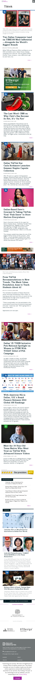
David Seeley (8, 121)
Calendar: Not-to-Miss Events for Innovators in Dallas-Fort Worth (14, 483)
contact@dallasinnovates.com (10, 651)
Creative (5, 660)
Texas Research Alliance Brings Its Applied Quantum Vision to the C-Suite (16, 491)
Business (5, 657)
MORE (29, 60)
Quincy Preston (8, 48)
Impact (19, 657)
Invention (20, 660)
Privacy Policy (23, 674)
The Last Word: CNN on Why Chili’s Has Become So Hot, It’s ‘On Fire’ (16, 116)
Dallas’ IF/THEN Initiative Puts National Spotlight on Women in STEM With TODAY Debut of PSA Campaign (17, 348)
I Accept (17, 678)
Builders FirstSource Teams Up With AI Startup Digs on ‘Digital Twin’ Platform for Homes (16, 501)
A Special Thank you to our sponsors (19, 601)
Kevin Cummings (8, 290)
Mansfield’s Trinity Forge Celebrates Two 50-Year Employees (16, 496)
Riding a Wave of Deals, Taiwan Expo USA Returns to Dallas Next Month (16, 487)
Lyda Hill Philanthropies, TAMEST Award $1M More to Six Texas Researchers (16, 555)
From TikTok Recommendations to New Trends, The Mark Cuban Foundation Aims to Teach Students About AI (16, 282)
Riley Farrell (8, 456)
